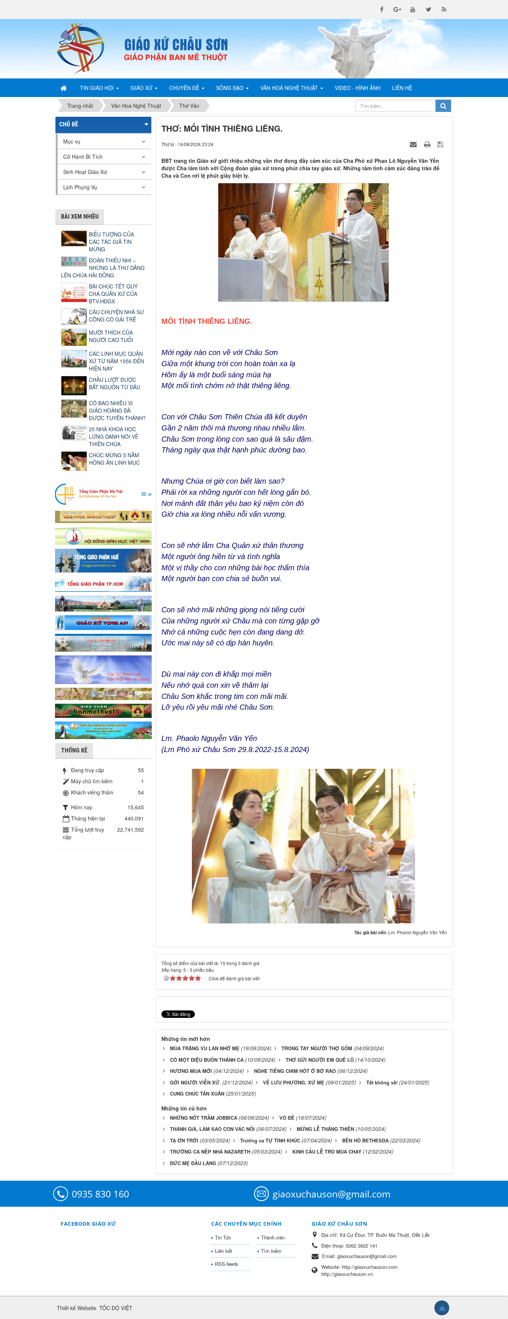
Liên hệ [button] (402, 87)
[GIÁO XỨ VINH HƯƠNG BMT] (103, 602)
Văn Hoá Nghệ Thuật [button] (289, 87)
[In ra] (428, 144)
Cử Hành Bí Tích (83, 156)
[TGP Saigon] (103, 583)
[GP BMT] (103, 709)
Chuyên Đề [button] (185, 87)
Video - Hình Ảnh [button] (357, 87)
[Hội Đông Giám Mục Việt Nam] (103, 535)
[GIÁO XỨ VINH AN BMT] (103, 622)
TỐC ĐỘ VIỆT (115, 1308)
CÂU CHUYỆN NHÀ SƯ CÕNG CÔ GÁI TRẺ (116, 315)
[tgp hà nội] (103, 493)
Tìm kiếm (271, 1250)
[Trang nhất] (64, 87)
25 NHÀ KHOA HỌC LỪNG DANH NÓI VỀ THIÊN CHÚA (113, 436)
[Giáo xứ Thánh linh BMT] (103, 669)
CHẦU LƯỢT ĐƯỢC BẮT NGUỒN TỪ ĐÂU (114, 383)
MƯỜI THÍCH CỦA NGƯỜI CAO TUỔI (111, 336)
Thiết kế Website (76, 1308)
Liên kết (223, 1250)
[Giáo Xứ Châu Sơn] (86, 49)
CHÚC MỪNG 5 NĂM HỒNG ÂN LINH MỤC (114, 458)
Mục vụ (71, 141)
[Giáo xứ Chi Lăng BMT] (103, 693)
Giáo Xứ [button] (142, 87)
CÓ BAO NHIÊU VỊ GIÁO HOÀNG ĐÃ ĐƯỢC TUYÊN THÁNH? (117, 410)
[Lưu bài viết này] (441, 144)
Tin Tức (223, 1237)
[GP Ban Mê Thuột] (103, 515)
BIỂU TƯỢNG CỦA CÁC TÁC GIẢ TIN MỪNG (111, 241)
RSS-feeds (226, 1263)
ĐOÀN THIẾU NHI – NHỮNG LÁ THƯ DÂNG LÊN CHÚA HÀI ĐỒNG (103, 268)
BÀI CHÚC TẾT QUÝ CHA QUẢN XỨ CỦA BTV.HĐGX (113, 294)
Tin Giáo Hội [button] (97, 87)
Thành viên (273, 1237)
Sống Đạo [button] (230, 87)
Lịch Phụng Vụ (80, 187)
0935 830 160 (100, 1193)
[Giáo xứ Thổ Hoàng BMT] (103, 642)
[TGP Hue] (103, 560)
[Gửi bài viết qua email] (414, 144)
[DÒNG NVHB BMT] (103, 729)
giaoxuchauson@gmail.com (331, 1193)
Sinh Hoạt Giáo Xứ (85, 171)
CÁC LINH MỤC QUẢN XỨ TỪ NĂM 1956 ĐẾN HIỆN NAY (116, 361)
